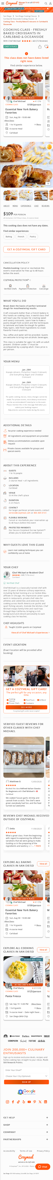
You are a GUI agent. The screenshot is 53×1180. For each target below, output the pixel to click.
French (21, 236)
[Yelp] (24, 1102)
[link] (23, 903)
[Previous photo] (49, 757)
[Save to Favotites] (48, 47)
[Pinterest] (34, 1102)
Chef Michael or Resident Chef (27, 572)
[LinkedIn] (45, 1102)
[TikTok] (18, 1102)
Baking (9, 236)
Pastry (33, 236)
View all (43, 863)
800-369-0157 (40, 512)
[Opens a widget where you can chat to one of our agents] (42, 1167)
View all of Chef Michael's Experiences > (30, 632)
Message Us (23, 2)
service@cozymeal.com (20, 512)
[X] (40, 1102)
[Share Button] (40, 46)
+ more (37, 846)
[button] (2, 3)
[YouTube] (29, 1102)
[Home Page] (11, 3)
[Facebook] (13, 1102)
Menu (38, 124)
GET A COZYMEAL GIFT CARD (26, 249)
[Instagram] (7, 1102)
